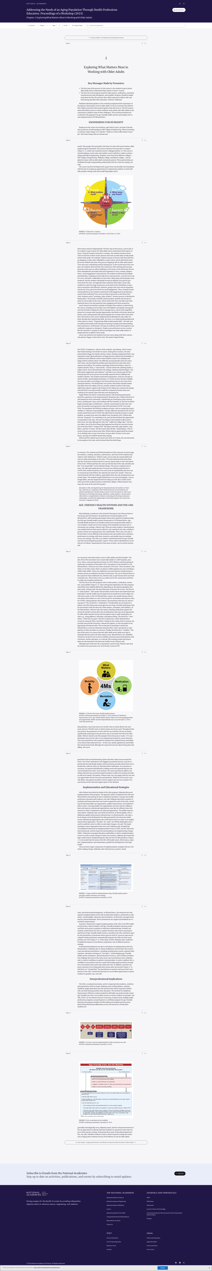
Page (53, 25)
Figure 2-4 (95, 940)
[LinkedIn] (180, 1262)
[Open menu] (184, 3)
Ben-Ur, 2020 (115, 233)
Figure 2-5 (127, 967)
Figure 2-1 (82, 151)
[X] (184, 1262)
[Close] (209, 1268)
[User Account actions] (180, 3)
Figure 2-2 (95, 585)
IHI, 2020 (81, 998)
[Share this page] (142, 43)
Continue (162, 1268)
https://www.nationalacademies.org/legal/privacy (47, 1267)
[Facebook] (176, 1262)
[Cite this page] (145, 43)
